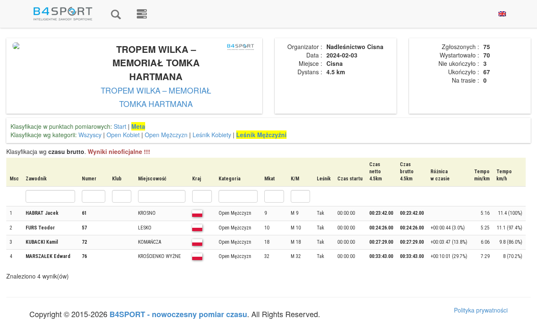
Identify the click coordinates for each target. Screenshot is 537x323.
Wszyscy (90, 134)
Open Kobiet (123, 134)
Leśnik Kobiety (212, 134)
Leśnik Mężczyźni (261, 134)
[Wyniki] (115, 14)
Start (120, 126)
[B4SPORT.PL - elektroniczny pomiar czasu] (141, 14)
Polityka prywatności (481, 310)
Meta (138, 126)
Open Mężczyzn (166, 134)
